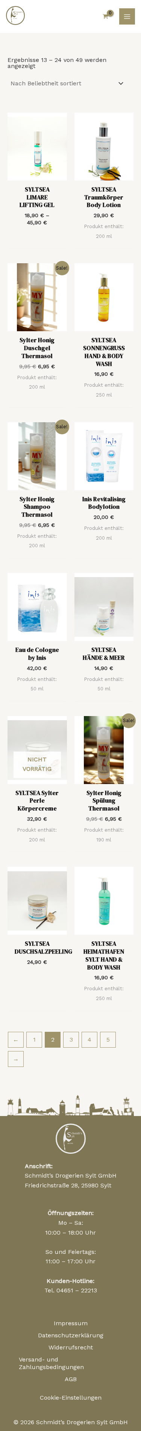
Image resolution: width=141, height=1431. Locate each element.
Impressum (71, 1323)
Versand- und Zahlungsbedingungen (51, 1363)
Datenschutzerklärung (70, 1335)
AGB (71, 1379)
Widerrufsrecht (71, 1347)
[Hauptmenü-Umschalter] (127, 16)
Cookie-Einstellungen (71, 1397)
